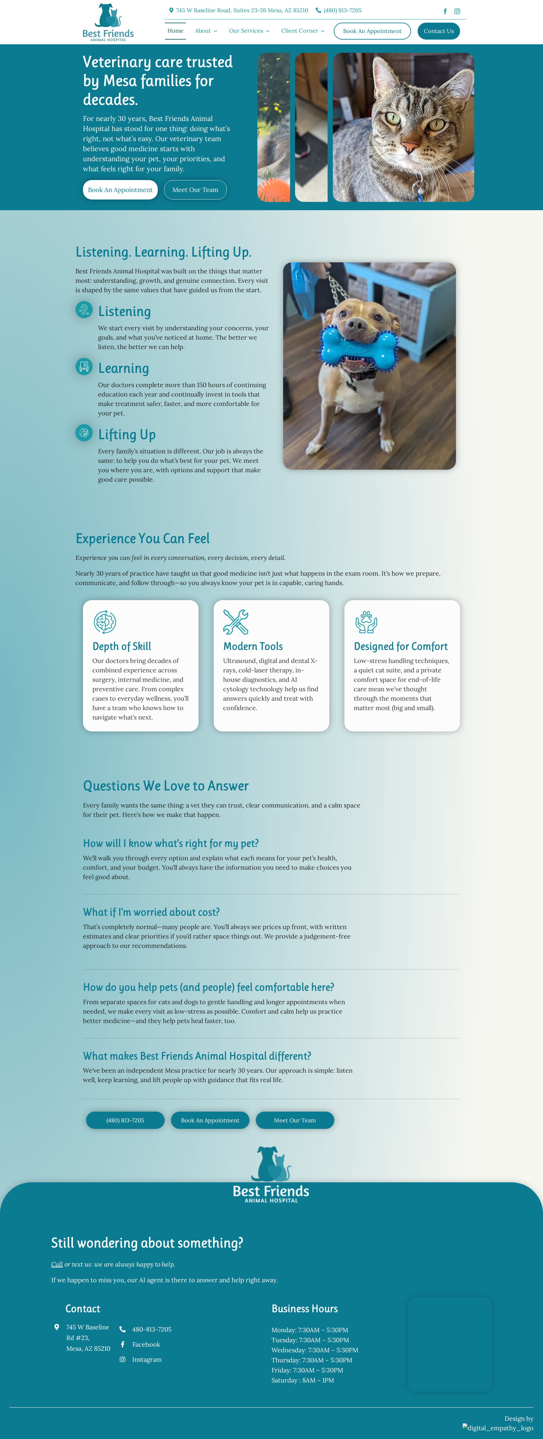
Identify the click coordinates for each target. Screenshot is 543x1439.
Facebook (146, 1344)
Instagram (147, 1359)
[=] (108, 6)
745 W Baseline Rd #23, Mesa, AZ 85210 (88, 1337)
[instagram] (457, 10)
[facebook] (445, 10)
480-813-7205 (152, 1329)
